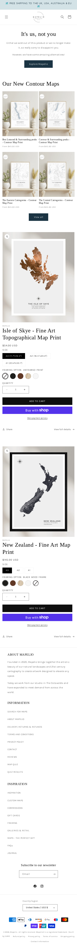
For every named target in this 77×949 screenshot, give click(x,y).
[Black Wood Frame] (13, 376)
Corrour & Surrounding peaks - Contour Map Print (54, 141)
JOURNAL (12, 853)
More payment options (37, 418)
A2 (18, 570)
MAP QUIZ (12, 764)
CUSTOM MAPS (15, 800)
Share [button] (9, 429)
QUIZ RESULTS (15, 772)
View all (38, 217)
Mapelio (13, 932)
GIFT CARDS (13, 815)
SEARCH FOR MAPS (17, 711)
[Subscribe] (54, 874)
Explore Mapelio (38, 64)
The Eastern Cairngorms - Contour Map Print (19, 201)
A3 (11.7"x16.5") (14, 356)
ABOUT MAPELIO (15, 719)
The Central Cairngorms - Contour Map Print (56, 201)
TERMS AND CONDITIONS (20, 734)
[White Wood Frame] (36, 376)
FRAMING (12, 823)
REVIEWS (12, 757)
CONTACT (12, 749)
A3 (7, 570)
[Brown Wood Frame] (20, 376)
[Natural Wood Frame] (28, 376)
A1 (29, 570)
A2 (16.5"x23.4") (38, 356)
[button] (6, 17)
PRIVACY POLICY (15, 742)
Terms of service (50, 936)
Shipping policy (68, 936)
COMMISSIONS (15, 808)
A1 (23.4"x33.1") (14, 363)
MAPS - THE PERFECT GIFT (21, 838)
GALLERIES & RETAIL (18, 830)
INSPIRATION (14, 792)
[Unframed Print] (5, 376)
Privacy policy (34, 936)
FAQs (10, 845)
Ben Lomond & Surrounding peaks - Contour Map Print (19, 141)
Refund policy (19, 936)
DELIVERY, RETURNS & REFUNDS (24, 727)
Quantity (7, 383)
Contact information (40, 941)
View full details (62, 429)
